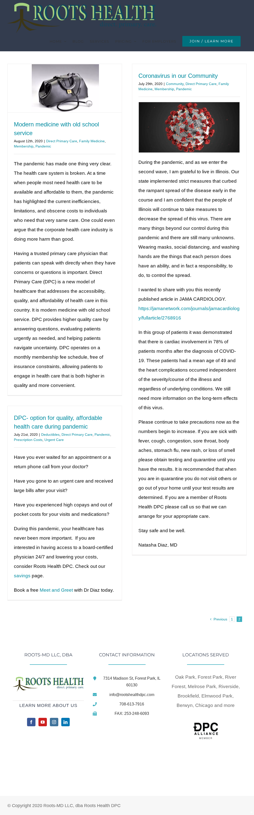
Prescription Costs (28, 440)
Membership (23, 146)
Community (175, 84)
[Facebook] (31, 722)
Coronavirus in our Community (178, 75)
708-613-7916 (131, 704)
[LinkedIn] (65, 722)
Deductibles (50, 435)
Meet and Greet (56, 590)
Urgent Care (54, 440)
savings (22, 575)
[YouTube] (42, 722)
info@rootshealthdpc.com (131, 695)
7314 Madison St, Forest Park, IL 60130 (131, 681)
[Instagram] (54, 722)
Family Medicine (92, 141)
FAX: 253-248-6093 (132, 713)
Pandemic (43, 146)
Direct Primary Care (61, 141)
